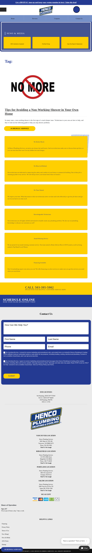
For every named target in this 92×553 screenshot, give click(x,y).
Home (13, 18)
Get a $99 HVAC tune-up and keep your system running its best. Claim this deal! (46, 2)
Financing (4, 524)
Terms (52, 365)
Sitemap (4, 544)
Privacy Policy (42, 365)
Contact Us (79, 18)
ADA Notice (5, 541)
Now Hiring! (5, 534)
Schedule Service (20, 128)
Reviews (34, 18)
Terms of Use (5, 530)
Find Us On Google (46, 447)
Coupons (57, 18)
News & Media (6, 537)
